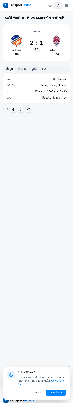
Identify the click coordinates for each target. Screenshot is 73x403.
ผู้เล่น (34, 69)
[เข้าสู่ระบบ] (58, 5)
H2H (45, 69)
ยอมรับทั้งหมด (56, 392)
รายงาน (22, 69)
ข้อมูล (9, 69)
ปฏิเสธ (38, 392)
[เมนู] (66, 5)
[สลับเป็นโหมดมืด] (50, 5)
